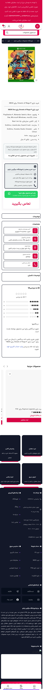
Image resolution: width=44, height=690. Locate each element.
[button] (21, 420)
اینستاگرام (31, 591)
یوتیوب (30, 600)
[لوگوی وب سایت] (21, 26)
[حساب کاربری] (9, 26)
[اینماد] (21, 666)
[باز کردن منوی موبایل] (37, 26)
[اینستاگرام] (38, 591)
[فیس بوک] (17, 600)
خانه (38, 41)
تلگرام (10, 591)
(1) (28, 412)
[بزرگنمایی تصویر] (36, 80)
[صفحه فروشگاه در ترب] (36, 652)
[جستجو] (7, 32)
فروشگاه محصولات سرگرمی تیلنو (23, 41)
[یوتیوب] (38, 600)
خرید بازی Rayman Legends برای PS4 (25, 409)
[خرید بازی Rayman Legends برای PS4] (21, 389)
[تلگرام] (17, 591)
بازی (8, 41)
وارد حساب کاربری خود (15, 346)
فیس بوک (10, 600)
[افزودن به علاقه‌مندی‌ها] (6, 374)
